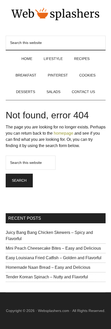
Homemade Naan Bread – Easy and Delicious (48, 267)
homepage (63, 133)
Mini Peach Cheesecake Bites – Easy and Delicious (53, 248)
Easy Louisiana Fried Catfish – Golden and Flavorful (53, 258)
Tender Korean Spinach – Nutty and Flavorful (47, 277)
